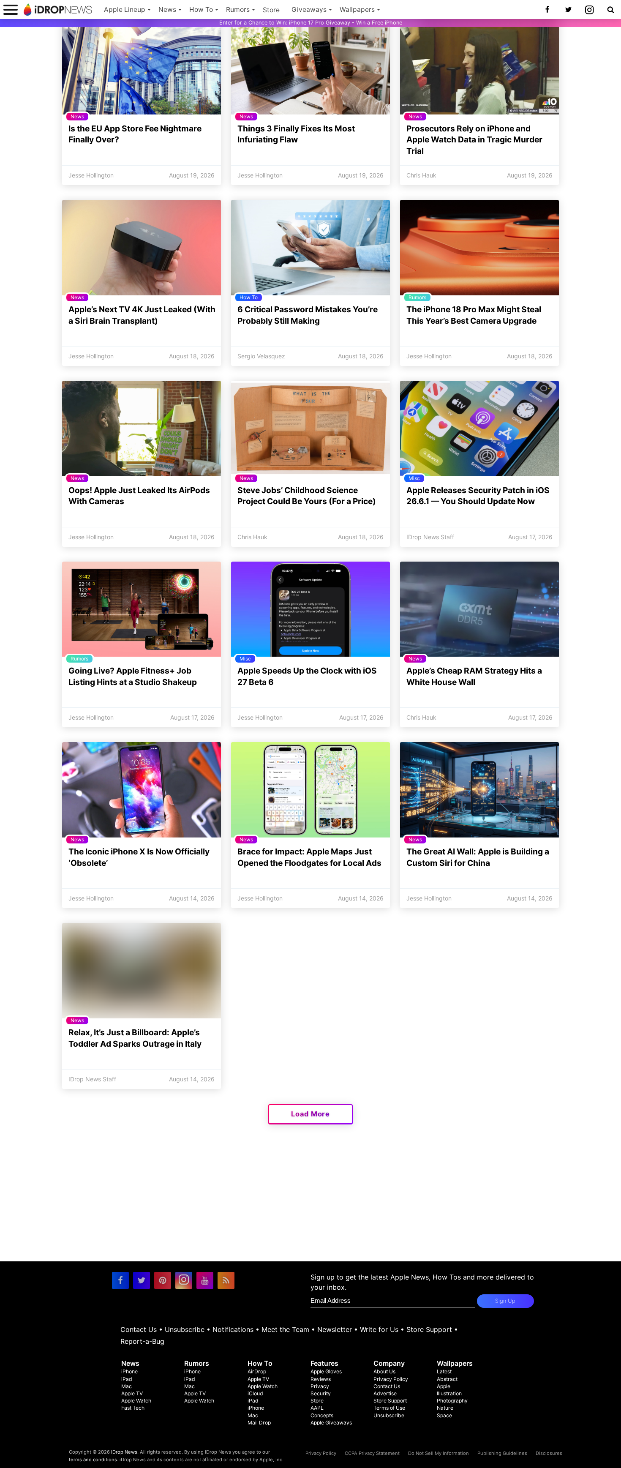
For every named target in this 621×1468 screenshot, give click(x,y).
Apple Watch (136, 1400)
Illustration (449, 1393)
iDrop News (124, 1452)
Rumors (238, 9)
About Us (384, 1371)
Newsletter (334, 1329)
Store (271, 10)
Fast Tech (132, 1408)
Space (444, 1415)
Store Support (429, 1329)
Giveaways (309, 9)
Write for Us (379, 1329)
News (167, 9)
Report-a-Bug (142, 1341)
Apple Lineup (124, 9)
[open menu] (10, 9)
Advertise (385, 1393)
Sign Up (505, 1301)
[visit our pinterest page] (162, 1280)
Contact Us (138, 1329)
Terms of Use (389, 1408)
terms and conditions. (93, 1460)
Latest (444, 1371)
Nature (445, 1408)
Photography (452, 1400)
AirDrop (257, 1371)
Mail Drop (259, 1422)
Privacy (319, 1386)
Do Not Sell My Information (438, 1453)
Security (320, 1393)
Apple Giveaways (331, 1422)
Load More (310, 1114)
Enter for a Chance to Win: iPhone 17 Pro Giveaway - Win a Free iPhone (310, 22)
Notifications (232, 1329)
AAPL (317, 1408)
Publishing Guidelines (502, 1453)
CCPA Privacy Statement (372, 1453)
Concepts (321, 1415)
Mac (126, 1386)
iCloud (255, 1393)
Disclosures (549, 1453)
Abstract (447, 1379)
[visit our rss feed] (226, 1280)
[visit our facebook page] (120, 1280)
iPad (126, 1379)
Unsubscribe (184, 1329)
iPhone (129, 1371)
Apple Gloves (326, 1371)
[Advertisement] (310, 1202)
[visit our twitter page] (141, 1280)
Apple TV (132, 1393)
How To (201, 9)
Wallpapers (357, 9)
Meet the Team (285, 1329)
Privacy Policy (390, 1379)
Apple (443, 1386)
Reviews (320, 1379)
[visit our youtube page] (204, 1280)
